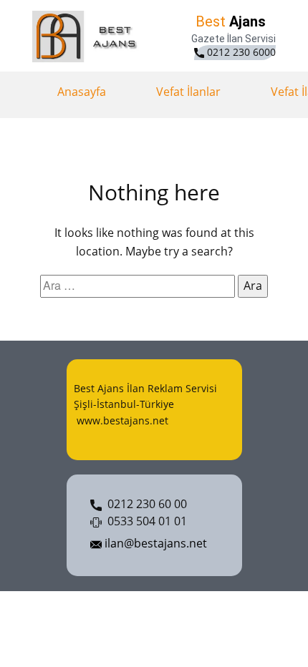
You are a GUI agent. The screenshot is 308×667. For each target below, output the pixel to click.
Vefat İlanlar (188, 91)
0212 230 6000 (240, 52)
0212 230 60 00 (144, 504)
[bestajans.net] (87, 36)
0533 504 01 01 (144, 521)
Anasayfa (81, 91)
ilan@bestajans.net (154, 543)
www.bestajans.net (121, 420)
